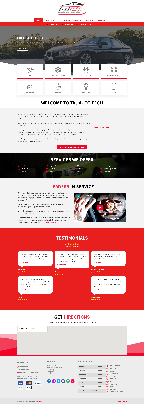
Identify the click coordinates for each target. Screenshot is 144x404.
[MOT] (85, 166)
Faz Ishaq (21, 269)
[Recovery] (85, 169)
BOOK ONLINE (102, 20)
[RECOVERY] (117, 384)
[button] (52, 56)
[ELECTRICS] (117, 376)
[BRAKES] (117, 371)
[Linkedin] (49, 381)
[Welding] (113, 166)
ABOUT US (78, 20)
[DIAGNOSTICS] (117, 373)
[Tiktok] (73, 381)
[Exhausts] (58, 171)
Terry (20, 297)
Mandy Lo (58, 272)
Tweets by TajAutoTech (102, 128)
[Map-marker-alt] (68, 381)
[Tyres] (85, 171)
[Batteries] (31, 169)
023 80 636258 (51, 222)
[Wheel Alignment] (113, 169)
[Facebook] (63, 381)
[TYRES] (117, 386)
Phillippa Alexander (98, 269)
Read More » (25, 262)
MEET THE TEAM (64, 20)
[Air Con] (31, 166)
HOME (39, 20)
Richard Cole (95, 297)
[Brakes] (31, 171)
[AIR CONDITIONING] (117, 366)
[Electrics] (58, 169)
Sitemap (118, 401)
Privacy (125, 401)
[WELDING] (117, 389)
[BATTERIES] (117, 368)
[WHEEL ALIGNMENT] (117, 392)
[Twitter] (58, 381)
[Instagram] (54, 381)
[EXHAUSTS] (117, 379)
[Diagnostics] (58, 166)
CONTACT (89, 20)
